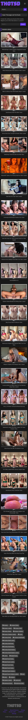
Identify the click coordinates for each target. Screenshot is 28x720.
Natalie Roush (14, 655)
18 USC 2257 (12, 711)
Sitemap (14, 713)
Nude (23, 674)
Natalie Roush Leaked (9, 661)
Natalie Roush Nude (8, 664)
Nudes (5, 677)
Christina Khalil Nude (8, 643)
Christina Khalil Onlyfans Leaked (11, 652)
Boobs (20, 634)
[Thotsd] (11, 4)
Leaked (5, 655)
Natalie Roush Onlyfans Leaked (11, 674)
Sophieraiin (17, 680)
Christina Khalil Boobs (19, 637)
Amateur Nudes (7, 631)
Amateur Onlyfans (19, 631)
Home (5, 710)
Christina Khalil (7, 637)
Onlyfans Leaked (8, 680)
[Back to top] (23, 715)
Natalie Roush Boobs (8, 658)
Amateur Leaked (7, 628)
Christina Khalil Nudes (9, 646)
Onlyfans (12, 677)
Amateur (6, 625)
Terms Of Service (14, 710)
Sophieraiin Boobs (8, 683)
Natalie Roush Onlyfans (9, 671)
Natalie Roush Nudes (8, 668)
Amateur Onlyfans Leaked (10, 634)
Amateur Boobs (14, 625)
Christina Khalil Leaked (9, 640)
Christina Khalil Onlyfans (9, 649)
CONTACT (21, 711)
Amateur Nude (18, 628)
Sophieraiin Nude (20, 683)
